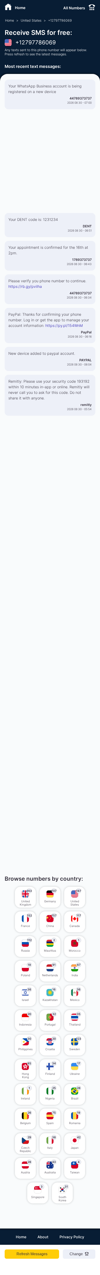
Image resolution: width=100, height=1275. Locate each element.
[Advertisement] (50, 163)
